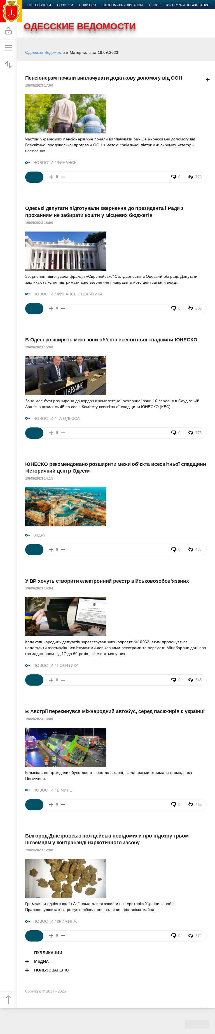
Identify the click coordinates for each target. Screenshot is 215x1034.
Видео (58, 11)
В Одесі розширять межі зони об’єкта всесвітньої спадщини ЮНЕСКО (111, 340)
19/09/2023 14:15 (39, 478)
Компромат (37, 11)
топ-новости (39, 5)
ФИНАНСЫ (67, 162)
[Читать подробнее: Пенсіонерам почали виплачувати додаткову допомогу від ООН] (34, 177)
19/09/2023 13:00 (39, 719)
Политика (87, 5)
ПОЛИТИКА (91, 294)
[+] (51, 177)
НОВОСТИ (43, 162)
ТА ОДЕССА (68, 418)
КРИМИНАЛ (68, 921)
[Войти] (8, 31)
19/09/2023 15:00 (39, 347)
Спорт (154, 5)
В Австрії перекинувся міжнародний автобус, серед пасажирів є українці (114, 711)
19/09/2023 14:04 (39, 588)
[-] (63, 177)
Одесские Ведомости (45, 52)
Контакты (94, 11)
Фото (75, 11)
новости (65, 5)
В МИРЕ (64, 790)
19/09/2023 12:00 (39, 850)
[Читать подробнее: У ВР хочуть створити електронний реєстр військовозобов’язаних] (34, 680)
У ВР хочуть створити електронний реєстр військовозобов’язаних (107, 581)
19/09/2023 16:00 (39, 223)
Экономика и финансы (122, 5)
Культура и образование (187, 5)
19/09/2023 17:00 (39, 85)
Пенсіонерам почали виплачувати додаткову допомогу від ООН (103, 78)
